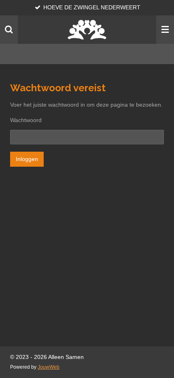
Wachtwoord (26, 120)
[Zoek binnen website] (9, 29)
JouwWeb (48, 366)
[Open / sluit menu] (165, 29)
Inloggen (27, 159)
